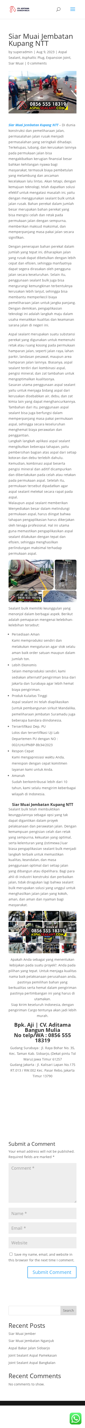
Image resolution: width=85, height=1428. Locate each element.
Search (68, 1310)
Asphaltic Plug (33, 57)
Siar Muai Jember (22, 1333)
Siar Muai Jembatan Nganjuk (31, 1340)
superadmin (23, 52)
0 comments (37, 63)
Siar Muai (16, 63)
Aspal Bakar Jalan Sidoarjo (29, 1348)
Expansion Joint (58, 57)
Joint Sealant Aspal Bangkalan (31, 1362)
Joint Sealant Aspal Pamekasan (32, 1355)
